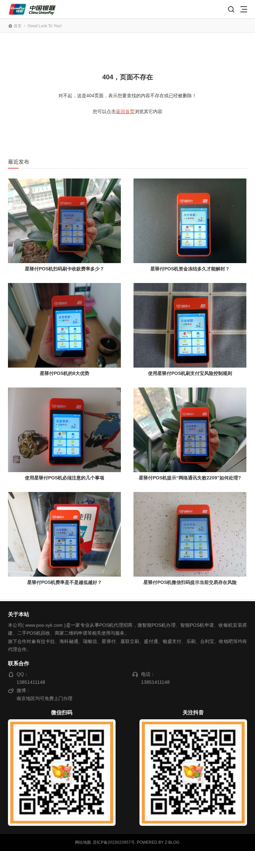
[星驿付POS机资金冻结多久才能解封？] (189, 220)
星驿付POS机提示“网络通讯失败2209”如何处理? (190, 477)
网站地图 (83, 842)
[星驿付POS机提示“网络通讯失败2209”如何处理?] (189, 430)
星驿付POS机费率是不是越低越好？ (64, 582)
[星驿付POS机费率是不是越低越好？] (64, 534)
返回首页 (125, 111)
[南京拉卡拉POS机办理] (32, 9)
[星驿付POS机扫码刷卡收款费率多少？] (64, 220)
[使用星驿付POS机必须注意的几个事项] (64, 430)
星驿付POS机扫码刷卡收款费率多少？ (64, 268)
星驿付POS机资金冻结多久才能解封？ (190, 268)
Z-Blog (172, 842)
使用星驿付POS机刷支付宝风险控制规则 (190, 373)
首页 (18, 26)
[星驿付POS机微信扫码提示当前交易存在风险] (189, 534)
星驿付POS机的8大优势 (64, 373)
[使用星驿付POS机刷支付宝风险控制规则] (189, 325)
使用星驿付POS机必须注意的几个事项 (64, 477)
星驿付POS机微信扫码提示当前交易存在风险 (190, 582)
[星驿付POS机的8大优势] (64, 325)
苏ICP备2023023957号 (114, 842)
